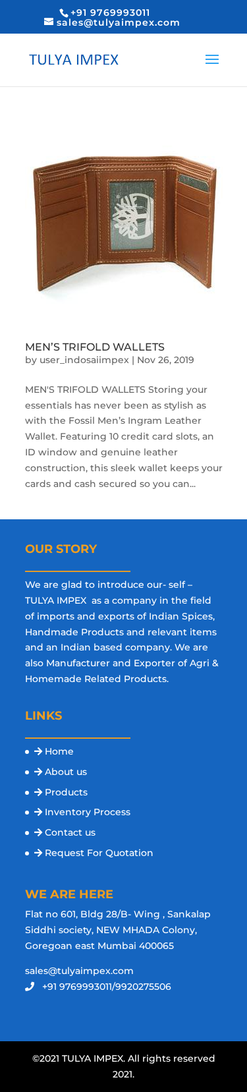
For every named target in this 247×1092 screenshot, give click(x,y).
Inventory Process (87, 812)
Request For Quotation (99, 853)
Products (66, 792)
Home (59, 751)
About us (66, 772)
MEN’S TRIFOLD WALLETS (95, 347)
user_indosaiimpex (84, 360)
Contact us (70, 832)
